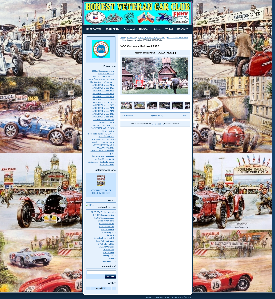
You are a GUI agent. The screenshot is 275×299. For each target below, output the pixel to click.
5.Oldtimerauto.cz (106, 224)
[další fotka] (183, 76)
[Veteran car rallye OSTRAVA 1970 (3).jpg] (177, 109)
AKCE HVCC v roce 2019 (103, 97)
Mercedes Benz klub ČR (104, 238)
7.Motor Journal (107, 229)
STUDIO (169, 29)
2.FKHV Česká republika (103, 215)
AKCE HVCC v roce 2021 (103, 102)
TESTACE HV (112, 29)
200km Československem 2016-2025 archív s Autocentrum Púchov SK (103, 74)
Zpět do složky (157, 115)
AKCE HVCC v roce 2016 (103, 88)
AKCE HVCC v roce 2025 (103, 114)
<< (88, 288)
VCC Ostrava (108, 253)
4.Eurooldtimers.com (105, 221)
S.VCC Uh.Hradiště (106, 244)
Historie (157, 29)
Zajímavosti (129, 29)
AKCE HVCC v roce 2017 (103, 91)
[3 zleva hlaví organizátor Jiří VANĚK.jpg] (126, 109)
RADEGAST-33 (93, 29)
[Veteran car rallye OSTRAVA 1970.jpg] (139, 109)
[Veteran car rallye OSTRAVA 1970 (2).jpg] (165, 109)
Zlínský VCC (108, 255)
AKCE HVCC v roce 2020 (103, 99)
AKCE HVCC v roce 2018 (103, 94)
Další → (185, 115)
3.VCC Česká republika (104, 218)
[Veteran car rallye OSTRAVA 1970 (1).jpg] (152, 109)
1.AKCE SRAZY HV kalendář (101, 212)
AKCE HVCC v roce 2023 (103, 108)
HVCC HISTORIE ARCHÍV (103, 125)
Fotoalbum (131, 37)
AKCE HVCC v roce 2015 (103, 85)
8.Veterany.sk (108, 232)
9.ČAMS (110, 235)
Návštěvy (143, 29)
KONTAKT (182, 29)
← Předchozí (127, 115)
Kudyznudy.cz (108, 261)
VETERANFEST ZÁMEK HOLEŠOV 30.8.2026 (101, 191)
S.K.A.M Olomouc (106, 247)
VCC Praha (109, 258)
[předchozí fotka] (127, 76)
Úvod (122, 37)
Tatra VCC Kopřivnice (105, 241)
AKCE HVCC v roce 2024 (103, 111)
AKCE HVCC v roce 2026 (103, 117)
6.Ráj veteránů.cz (106, 227)
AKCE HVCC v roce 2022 (103, 105)
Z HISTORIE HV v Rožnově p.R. (151, 37)
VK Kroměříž (108, 250)
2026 (104, 288)
